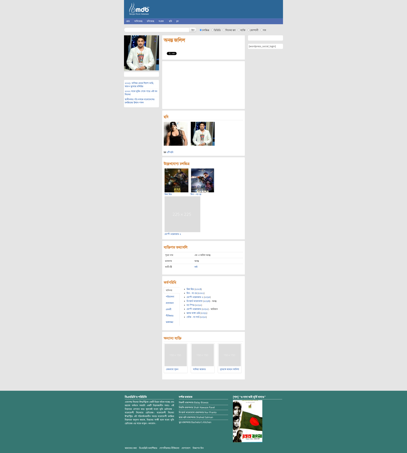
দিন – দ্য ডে (196, 194)
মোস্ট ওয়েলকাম (194, 309)
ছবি (170, 21)
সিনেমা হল (230, 30)
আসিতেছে (138, 21)
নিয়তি (181, 407)
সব (264, 30)
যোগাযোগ (186, 448)
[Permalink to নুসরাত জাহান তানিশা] (230, 354)
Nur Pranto (210, 412)
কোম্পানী (254, 30)
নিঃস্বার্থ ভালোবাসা (195, 301)
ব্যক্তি (242, 30)
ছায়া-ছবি (182, 417)
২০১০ (203, 317)
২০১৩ (206, 301)
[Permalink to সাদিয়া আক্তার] (203, 354)
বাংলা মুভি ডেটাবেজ (152, 9)
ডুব (180, 422)
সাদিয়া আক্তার (199, 369)
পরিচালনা (170, 296)
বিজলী (181, 402)
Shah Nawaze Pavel (204, 407)
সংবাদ (161, 21)
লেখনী (168, 309)
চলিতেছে (150, 21)
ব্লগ (177, 21)
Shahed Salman (204, 417)
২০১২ (198, 305)
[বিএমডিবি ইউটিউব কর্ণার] (247, 421)
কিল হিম (168, 194)
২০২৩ (198, 289)
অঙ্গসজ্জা (169, 322)
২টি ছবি (170, 152)
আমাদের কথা (131, 448)
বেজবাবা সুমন (172, 369)
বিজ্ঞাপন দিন (198, 448)
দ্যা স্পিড (190, 305)
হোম (128, 21)
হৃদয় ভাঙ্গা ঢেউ (193, 313)
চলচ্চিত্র (205, 30)
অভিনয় (169, 290)
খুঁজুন (192, 29)
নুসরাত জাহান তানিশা (229, 369)
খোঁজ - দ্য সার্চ (193, 317)
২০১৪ (207, 297)
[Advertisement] (203, 85)
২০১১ (204, 313)
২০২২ (201, 293)
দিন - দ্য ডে (192, 293)
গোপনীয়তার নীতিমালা (169, 448)
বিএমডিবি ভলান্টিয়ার (148, 448)
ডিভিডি (217, 30)
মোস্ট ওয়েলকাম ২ (173, 234)
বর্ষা (196, 266)
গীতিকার (169, 315)
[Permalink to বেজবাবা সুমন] (176, 354)
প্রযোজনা (170, 303)
